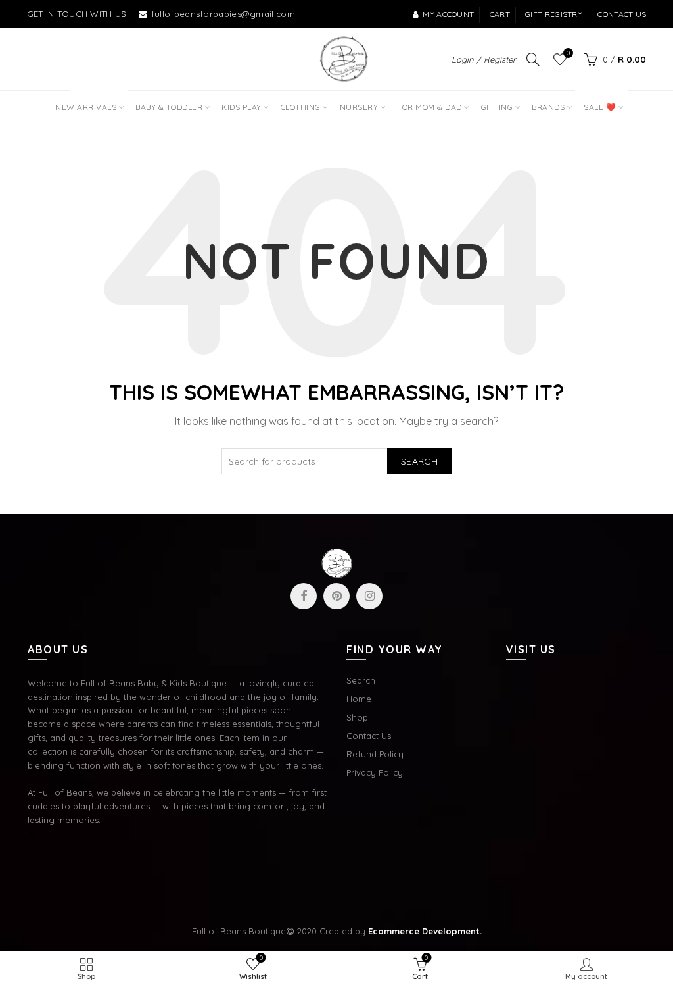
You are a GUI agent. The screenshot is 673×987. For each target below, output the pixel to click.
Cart (500, 14)
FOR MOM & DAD (429, 107)
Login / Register (484, 59)
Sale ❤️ (598, 101)
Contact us (621, 14)
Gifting (497, 107)
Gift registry (553, 14)
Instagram (369, 596)
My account (448, 14)
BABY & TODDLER (168, 107)
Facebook (303, 596)
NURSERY (359, 107)
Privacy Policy (374, 772)
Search (419, 461)
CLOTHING (301, 107)
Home (358, 699)
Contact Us (368, 735)
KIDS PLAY (241, 107)
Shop (357, 717)
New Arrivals (90, 101)
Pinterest (336, 596)
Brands (548, 107)
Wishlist (568, 53)
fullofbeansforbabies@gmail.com (223, 14)
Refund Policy (375, 754)
